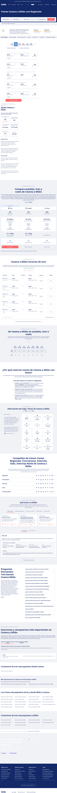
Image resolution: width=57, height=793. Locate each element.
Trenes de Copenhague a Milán (48, 704)
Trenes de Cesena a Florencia (7, 696)
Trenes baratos (4, 771)
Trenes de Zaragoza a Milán (34, 706)
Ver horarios (5, 135)
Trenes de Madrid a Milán (47, 696)
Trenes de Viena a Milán (33, 704)
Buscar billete (5, 121)
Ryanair (30, 773)
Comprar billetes (12, 37)
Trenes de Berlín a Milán (47, 699)
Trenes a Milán (23, 731)
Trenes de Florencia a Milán (6, 704)
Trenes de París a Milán (19, 699)
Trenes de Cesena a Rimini (33, 696)
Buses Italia (17, 769)
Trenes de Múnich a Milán (6, 701)
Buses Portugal (18, 776)
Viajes (44, 767)
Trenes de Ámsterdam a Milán (34, 701)
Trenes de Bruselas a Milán (48, 701)
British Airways (32, 771)
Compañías (42, 37)
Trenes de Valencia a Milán (20, 701)
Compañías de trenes (5, 773)
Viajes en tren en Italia (13, 731)
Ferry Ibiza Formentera (48, 776)
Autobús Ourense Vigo (20, 771)
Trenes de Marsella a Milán (20, 725)
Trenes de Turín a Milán (6, 725)
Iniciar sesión (53, 4)
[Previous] (11, 347)
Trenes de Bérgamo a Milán (48, 722)
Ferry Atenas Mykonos (47, 773)
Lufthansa (31, 769)
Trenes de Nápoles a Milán (6, 706)
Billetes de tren (4, 767)
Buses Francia (18, 773)
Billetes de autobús (19, 767)
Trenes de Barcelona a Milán (7, 699)
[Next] (35, 44)
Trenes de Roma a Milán (33, 699)
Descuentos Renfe (5, 774)
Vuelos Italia (31, 774)
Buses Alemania (18, 774)
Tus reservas (40, 4)
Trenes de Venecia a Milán (20, 704)
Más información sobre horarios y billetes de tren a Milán (41, 684)
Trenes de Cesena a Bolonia (6, 671)
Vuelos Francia (32, 776)
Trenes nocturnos (5, 776)
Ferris (22, 4)
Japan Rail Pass (46, 769)
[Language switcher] (33, 4)
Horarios (29, 37)
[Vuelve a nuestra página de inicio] (4, 4)
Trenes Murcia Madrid (6, 769)
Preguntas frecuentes (50, 37)
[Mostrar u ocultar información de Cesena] (54, 656)
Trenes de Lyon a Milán (19, 706)
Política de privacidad (31, 792)
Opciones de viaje (21, 37)
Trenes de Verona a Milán (20, 722)
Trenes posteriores (49, 317)
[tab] (11, 48)
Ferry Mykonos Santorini (48, 771)
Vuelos (18, 4)
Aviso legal (14, 792)
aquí (41, 321)
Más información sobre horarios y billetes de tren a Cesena (13, 684)
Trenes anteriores (7, 317)
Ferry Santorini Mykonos (48, 774)
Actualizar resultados (28, 270)
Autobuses (14, 4)
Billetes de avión (32, 767)
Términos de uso (21, 792)
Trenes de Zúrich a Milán (6, 722)
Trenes (9, 4)
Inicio (2, 731)
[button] (26, 19)
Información (35, 37)
